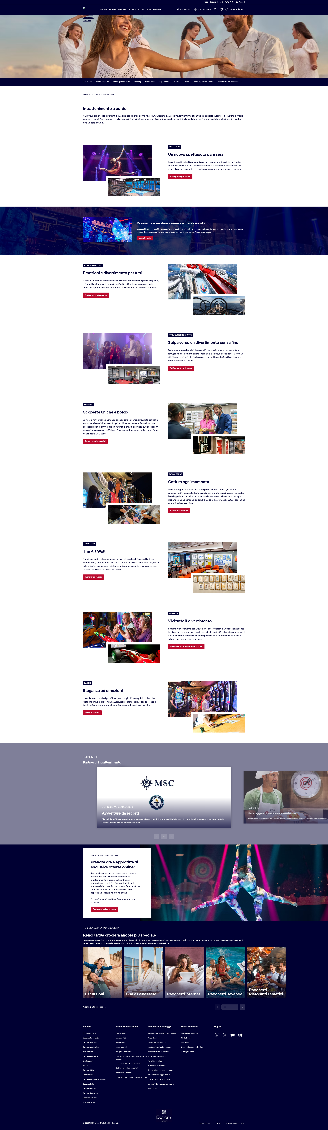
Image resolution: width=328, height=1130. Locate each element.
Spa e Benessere (141, 994)
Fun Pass (181, 82)
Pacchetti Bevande (225, 994)
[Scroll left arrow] (85, 81)
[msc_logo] (90, 14)
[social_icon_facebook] (217, 1035)
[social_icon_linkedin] (225, 1035)
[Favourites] (221, 9)
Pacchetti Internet (183, 994)
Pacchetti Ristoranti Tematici (266, 992)
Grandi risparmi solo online (208, 82)
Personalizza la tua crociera (233, 82)
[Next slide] (171, 836)
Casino (191, 82)
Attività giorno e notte (126, 82)
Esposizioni (169, 82)
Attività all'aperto (107, 82)
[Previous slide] (156, 836)
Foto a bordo (155, 82)
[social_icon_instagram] (240, 1035)
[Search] (215, 9)
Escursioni (94, 994)
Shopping (142, 82)
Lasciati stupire (145, 238)
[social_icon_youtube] (232, 1035)
